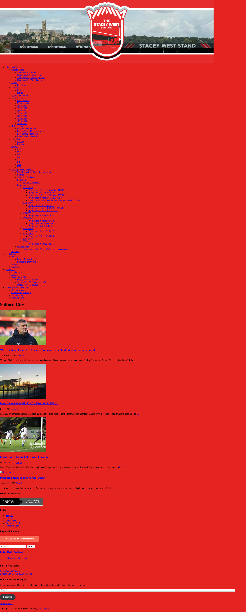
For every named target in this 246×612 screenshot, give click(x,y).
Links (14, 274)
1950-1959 (22, 108)
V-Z (19, 167)
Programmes (22, 185)
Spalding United (18, 297)
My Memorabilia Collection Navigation (35, 172)
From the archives (19, 98)
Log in (9, 518)
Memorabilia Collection (22, 169)
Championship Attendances (29, 80)
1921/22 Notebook (31, 182)
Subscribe (7, 597)
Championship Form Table (29, 75)
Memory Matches (25, 103)
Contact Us (16, 272)
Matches (15, 87)
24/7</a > (36, 503)
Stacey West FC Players (28, 285)
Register (9, 515)
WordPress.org (12, 526)
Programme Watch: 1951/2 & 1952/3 (45, 198)
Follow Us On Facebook (11, 552)
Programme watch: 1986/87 (40, 226)
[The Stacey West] (107, 62)
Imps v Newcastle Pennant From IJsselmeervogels (45, 249)
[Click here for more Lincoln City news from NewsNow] (11, 501)
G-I (18, 154)
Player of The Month (26, 128)
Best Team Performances (28, 134)
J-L (18, 157)
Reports (20, 90)
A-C (19, 149)
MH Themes (43, 608)
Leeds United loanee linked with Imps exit (24, 456)
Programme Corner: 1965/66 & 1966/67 (46, 208)
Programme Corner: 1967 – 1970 (43, 210)
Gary (20, 355)
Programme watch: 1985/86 (40, 223)
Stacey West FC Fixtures (28, 279)
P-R (19, 162)
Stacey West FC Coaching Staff (31, 282)
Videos (14, 264)
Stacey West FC (18, 277)
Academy (15, 251)
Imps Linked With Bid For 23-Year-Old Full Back (29, 403)
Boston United (17, 290)
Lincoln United (18, 295)
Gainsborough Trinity (21, 292)
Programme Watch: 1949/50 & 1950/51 (46, 195)
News (14, 82)
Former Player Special (27, 259)
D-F (19, 151)
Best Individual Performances (30, 131)
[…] (135, 360)
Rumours (21, 144)
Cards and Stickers (25, 177)
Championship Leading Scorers (31, 77)
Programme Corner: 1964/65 (41, 205)
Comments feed (13, 523)
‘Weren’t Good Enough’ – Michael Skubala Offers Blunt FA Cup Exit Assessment (47, 349)
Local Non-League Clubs (17, 287)
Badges (20, 175)
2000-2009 (22, 121)
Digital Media (12, 254)
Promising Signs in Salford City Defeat (22, 477)
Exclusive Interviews (26, 262)
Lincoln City (11, 67)
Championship (17, 70)
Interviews (21, 85)
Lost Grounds (23, 100)
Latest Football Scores (10, 571)
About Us (10, 269)
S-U (19, 164)
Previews (21, 93)
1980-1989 (22, 116)
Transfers (15, 139)
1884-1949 (22, 105)
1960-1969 (22, 111)
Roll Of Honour (18, 126)
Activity (20, 141)
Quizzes (15, 267)
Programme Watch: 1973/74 (41, 215)
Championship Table (26, 72)
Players (14, 146)
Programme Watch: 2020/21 (41, 244)
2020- (25, 241)
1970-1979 (22, 113)
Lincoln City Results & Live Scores (16, 574)
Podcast (14, 256)
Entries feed (11, 520)
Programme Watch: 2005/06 (41, 236)
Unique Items (23, 246)
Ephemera (21, 180)
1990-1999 (22, 118)
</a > (28, 501)
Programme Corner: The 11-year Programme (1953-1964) (54, 200)
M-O (19, 159)
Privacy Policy (6, 603)
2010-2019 (22, 123)
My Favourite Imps (20, 95)
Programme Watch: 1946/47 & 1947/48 (46, 190)
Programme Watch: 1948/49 (41, 192)
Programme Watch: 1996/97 (41, 231)
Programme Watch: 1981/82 (41, 221)
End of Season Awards (27, 136)
